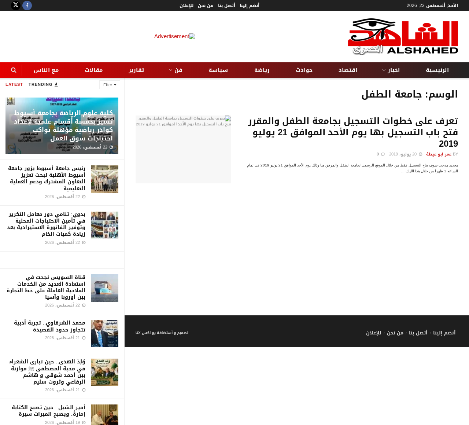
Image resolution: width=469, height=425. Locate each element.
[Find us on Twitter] (16, 5)
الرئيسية (437, 70)
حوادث (304, 70)
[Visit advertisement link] (62, 260)
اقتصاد (348, 70)
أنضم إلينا (249, 5)
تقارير (136, 70)
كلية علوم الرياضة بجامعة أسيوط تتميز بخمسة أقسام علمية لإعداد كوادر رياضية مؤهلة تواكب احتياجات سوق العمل (63, 125)
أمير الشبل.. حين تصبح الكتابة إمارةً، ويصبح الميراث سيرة (48, 411)
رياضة (262, 70)
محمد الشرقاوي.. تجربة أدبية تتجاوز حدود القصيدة (49, 326)
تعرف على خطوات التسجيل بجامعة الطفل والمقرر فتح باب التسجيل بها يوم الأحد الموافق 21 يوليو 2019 (353, 132)
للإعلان (186, 5)
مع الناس (46, 70)
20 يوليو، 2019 (403, 154)
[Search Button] (13, 70)
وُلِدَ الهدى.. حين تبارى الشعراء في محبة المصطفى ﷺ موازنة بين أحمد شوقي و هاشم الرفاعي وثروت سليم (47, 372)
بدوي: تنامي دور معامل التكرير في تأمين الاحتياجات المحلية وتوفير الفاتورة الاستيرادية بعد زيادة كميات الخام (46, 224)
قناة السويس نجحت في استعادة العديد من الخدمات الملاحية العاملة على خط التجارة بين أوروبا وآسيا (46, 287)
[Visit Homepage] (403, 36)
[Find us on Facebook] (27, 5)
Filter (107, 85)
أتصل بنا (226, 5)
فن (178, 70)
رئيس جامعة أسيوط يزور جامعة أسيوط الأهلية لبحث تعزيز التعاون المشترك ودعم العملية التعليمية (46, 179)
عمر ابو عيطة (438, 154)
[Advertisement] (297, 264)
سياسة (218, 70)
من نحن (206, 5)
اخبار (394, 70)
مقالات (94, 70)
